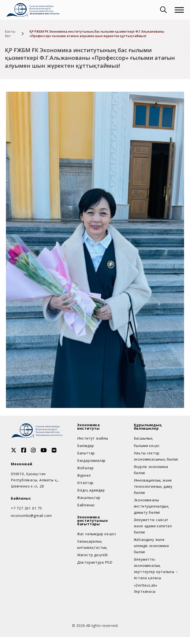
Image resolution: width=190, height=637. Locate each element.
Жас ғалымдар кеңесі (96, 533)
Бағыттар (86, 453)
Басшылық (143, 438)
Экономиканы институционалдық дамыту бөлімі (151, 506)
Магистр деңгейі (92, 554)
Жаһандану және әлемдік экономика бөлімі (151, 545)
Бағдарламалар (91, 460)
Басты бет (10, 33)
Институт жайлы (92, 438)
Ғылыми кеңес (147, 445)
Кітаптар (85, 482)
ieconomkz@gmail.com (31, 515)
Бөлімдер (85, 445)
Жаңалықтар (88, 497)
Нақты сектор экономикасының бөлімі (156, 456)
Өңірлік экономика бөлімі (151, 469)
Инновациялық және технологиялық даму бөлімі (153, 486)
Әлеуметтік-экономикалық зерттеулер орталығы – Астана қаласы (156, 568)
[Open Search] (163, 10)
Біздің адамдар (91, 490)
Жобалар (85, 468)
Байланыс (86, 505)
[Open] (179, 10)
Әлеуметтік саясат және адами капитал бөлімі (153, 525)
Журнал (84, 475)
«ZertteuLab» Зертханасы (146, 588)
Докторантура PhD (95, 562)
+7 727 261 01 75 (26, 508)
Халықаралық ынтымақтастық (92, 544)
